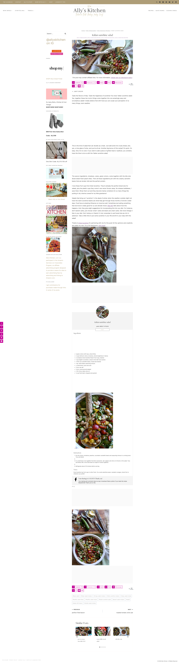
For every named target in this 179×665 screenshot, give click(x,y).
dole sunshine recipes (113, 596)
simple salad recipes (90, 603)
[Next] (128, 636)
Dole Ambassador (82, 37)
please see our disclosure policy (121, 77)
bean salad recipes (86, 596)
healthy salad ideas (78, 599)
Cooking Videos (171, 10)
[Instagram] (163, 2)
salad (128, 599)
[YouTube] (169, 2)
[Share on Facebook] (1, 323)
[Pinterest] (166, 2)
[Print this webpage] (1, 334)
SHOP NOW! (50, 107)
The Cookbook (8, 2)
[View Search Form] (157, 2)
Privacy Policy (13, 660)
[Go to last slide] (77, 636)
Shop (51, 2)
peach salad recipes (118, 599)
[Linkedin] (176, 2)
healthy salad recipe (91, 599)
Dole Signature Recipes (94, 37)
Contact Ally (22, 660)
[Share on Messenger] (1, 337)
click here (101, 225)
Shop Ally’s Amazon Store (34, 660)
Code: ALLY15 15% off (60, 161)
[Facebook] (159, 2)
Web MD (110, 206)
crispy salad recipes (99, 596)
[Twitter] (172, 2)
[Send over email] (1, 330)
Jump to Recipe (78, 91)
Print (102, 329)
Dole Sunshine (84, 223)
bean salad (76, 596)
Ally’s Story (28, 2)
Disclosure (5, 660)
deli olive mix (119, 639)
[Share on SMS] (1, 341)
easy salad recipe (126, 596)
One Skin (49, 161)
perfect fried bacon (78, 611)
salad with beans (77, 603)
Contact (18, 2)
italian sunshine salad (105, 599)
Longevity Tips (60, 2)
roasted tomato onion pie (124, 611)
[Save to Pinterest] (1, 327)
